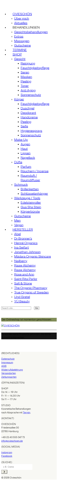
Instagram (6, 452)
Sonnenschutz (31, 95)
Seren (25, 72)
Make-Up (21, 140)
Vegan (18, 225)
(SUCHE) (6, 462)
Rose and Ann (24, 274)
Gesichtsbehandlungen (31, 32)
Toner (25, 86)
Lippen (25, 153)
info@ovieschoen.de (12, 441)
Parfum (26, 167)
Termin (26, 412)
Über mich (21, 19)
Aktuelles (20, 23)
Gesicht (19, 59)
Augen (25, 144)
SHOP (17, 54)
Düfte (18, 162)
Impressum (7, 362)
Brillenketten (30, 189)
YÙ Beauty (22, 301)
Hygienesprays (31, 131)
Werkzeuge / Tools (27, 198)
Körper (19, 99)
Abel (17, 234)
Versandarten (8, 373)
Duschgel (27, 108)
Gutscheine (22, 45)
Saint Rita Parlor (25, 279)
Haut (24, 149)
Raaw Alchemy (25, 265)
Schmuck (21, 185)
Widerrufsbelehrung (12, 369)
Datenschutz (8, 358)
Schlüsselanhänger (34, 194)
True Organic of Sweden (31, 292)
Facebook (6, 456)
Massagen (21, 41)
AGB (3, 366)
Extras (18, 36)
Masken (26, 77)
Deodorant (28, 113)
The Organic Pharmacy (30, 288)
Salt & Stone (23, 283)
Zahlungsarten (8, 377)
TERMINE (20, 50)
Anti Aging (28, 90)
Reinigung (28, 63)
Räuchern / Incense (34, 171)
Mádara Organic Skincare (32, 256)
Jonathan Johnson (27, 252)
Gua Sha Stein (31, 207)
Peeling (26, 81)
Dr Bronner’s (23, 239)
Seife (24, 126)
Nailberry (20, 261)
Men (17, 221)
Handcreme (29, 117)
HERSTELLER (23, 230)
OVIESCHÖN (22, 14)
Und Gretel (22, 297)
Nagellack (28, 158)
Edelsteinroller (31, 203)
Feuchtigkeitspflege (35, 68)
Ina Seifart (21, 247)
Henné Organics (26, 243)
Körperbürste (30, 212)
